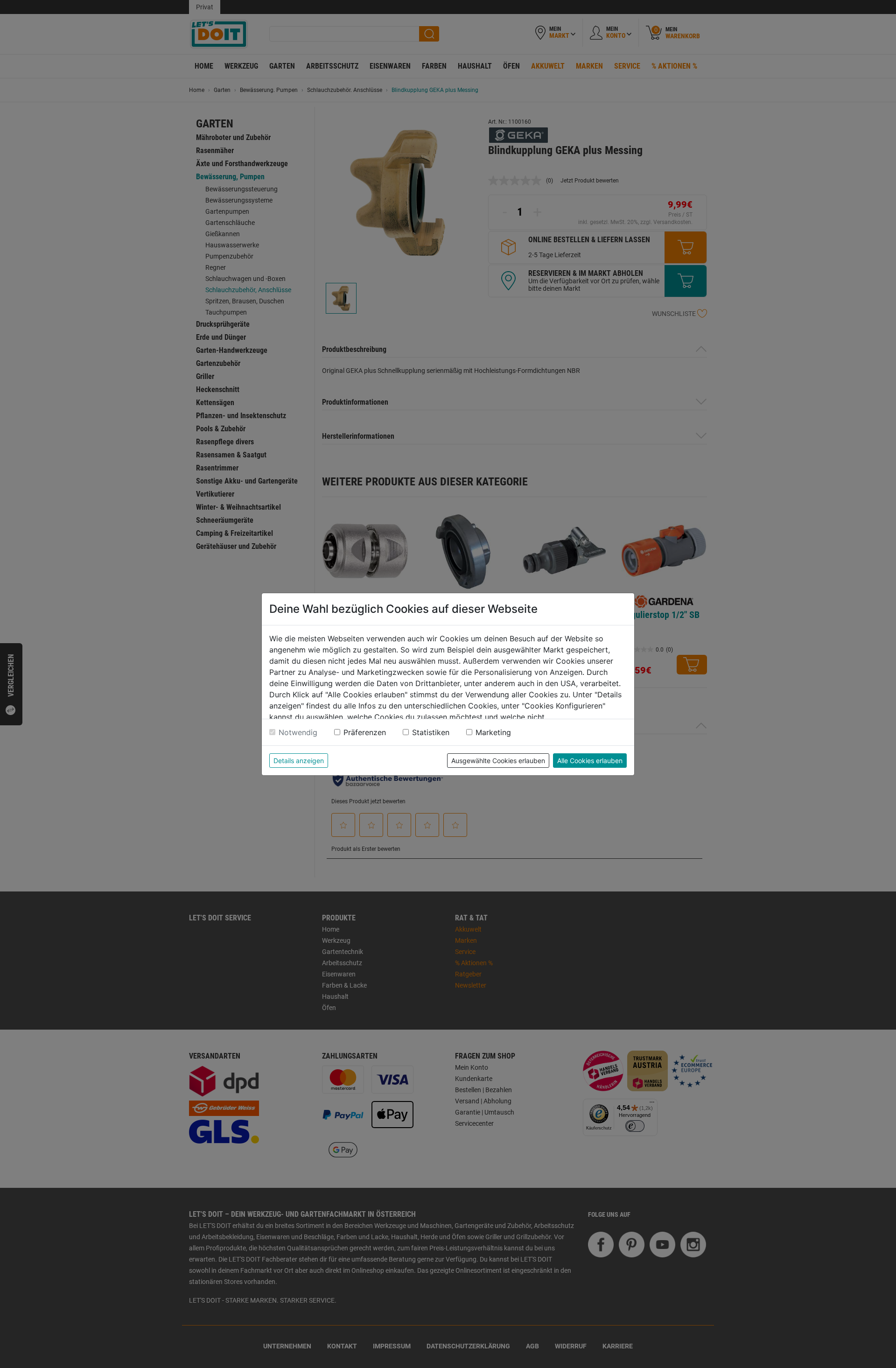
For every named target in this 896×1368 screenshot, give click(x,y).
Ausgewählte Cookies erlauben (498, 761)
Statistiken (430, 732)
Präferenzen (364, 732)
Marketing (493, 732)
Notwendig (298, 732)
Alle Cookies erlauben (590, 761)
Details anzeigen (298, 761)
